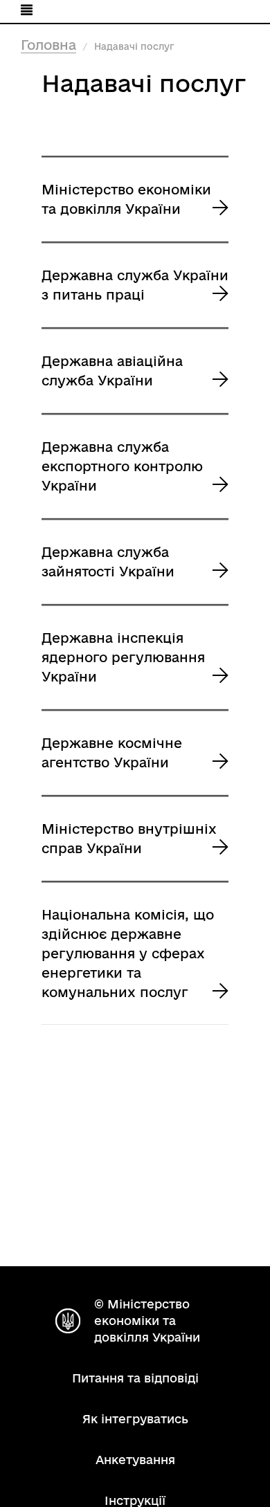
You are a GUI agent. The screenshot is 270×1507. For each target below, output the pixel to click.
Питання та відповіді (135, 1378)
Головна (48, 45)
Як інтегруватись (135, 1418)
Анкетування (135, 1459)
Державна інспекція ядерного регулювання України (123, 657)
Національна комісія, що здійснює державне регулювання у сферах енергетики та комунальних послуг (128, 953)
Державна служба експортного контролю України (122, 466)
